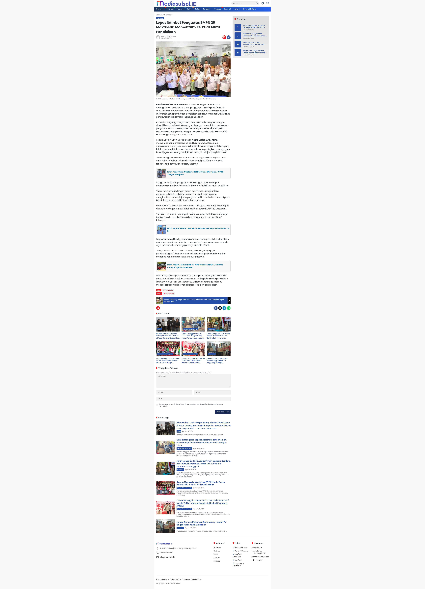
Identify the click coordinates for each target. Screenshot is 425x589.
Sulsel (216, 554)
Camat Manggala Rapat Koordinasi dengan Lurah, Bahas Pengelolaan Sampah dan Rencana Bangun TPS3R (193, 336)
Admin (163, 36)
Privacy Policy (257, 560)
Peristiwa (217, 561)
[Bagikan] (229, 37)
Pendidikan (169, 290)
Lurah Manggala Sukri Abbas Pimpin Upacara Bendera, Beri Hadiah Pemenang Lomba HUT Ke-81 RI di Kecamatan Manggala (218, 336)
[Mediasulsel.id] (176, 3)
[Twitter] (220, 308)
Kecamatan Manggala (190, 329)
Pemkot (217, 558)
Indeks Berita (257, 547)
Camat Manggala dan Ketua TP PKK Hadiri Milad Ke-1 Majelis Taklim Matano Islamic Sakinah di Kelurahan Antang (193, 360)
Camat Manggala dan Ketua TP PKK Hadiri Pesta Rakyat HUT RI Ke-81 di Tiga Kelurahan (167, 360)
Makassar (160, 18)
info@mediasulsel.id (167, 557)
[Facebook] (216, 308)
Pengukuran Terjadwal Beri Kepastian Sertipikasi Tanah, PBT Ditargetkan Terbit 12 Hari (255, 52)
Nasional (217, 551)
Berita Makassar (241, 547)
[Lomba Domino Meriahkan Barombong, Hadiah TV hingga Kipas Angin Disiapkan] (219, 348)
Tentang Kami (259, 553)
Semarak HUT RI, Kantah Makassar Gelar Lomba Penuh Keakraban (255, 35)
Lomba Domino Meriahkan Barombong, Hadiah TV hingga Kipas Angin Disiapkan (217, 360)
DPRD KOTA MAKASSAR (238, 564)
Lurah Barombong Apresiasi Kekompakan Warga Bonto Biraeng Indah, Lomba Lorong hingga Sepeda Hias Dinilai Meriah (254, 26)
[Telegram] (224, 308)
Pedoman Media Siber (260, 557)
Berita (159, 329)
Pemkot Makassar (242, 551)
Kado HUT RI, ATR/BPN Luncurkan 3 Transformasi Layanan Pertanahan (253, 43)
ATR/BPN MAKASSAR (237, 555)
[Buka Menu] (267, 3)
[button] (257, 3)
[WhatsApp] (229, 308)
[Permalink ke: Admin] (158, 37)
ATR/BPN (238, 560)
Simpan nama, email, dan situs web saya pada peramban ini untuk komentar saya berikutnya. (191, 405)
